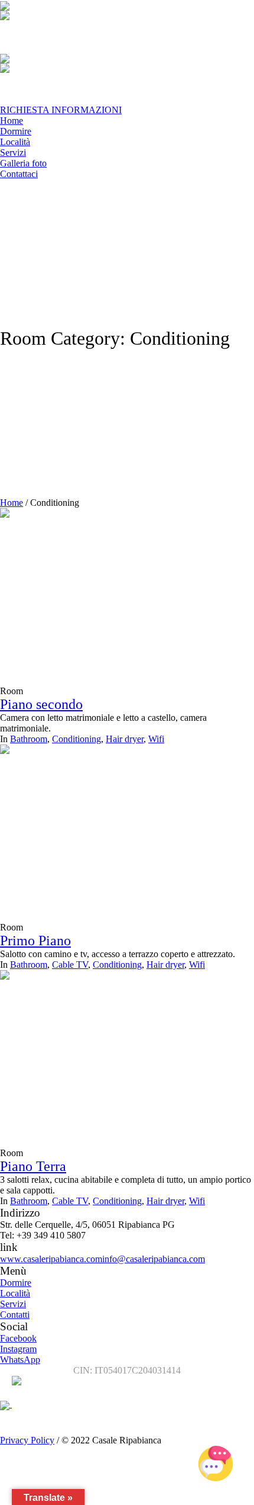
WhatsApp (20, 1360)
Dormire (15, 1283)
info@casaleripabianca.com (153, 1259)
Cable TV (70, 965)
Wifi (156, 739)
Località (15, 1293)
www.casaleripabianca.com (51, 1259)
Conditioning (76, 739)
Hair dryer (125, 739)
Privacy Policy (27, 1440)
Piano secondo (41, 704)
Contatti (15, 1315)
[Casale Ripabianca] (35, 1404)
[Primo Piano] (88, 832)
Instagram (18, 1349)
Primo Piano (35, 940)
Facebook (18, 1338)
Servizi (13, 1304)
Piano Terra (33, 1166)
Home (11, 503)
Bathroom (28, 739)
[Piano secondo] (88, 596)
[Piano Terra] (88, 1057)
